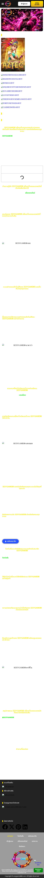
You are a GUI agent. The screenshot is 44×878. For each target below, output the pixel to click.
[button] (3, 4)
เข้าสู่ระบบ (10, 841)
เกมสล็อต (22, 395)
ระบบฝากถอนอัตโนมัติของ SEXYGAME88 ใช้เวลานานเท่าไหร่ (21, 762)
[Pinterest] (18, 827)
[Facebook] (5, 827)
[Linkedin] (25, 827)
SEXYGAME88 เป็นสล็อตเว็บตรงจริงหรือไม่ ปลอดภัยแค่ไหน (21, 755)
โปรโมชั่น (5, 558)
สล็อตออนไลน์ (30, 193)
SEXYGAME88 (7, 136)
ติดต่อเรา (22, 846)
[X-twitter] (12, 827)
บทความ (35, 841)
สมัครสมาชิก (32, 836)
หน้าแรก (10, 836)
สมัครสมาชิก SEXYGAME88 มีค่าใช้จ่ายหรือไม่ (21, 775)
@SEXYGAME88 (8, 717)
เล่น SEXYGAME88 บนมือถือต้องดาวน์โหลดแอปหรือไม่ (22, 769)
